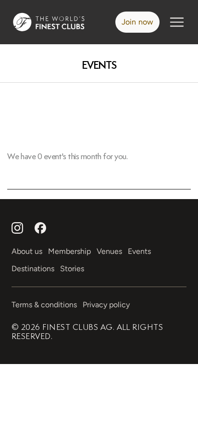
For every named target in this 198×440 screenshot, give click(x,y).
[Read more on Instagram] (17, 228)
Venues (109, 251)
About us (27, 251)
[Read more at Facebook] (40, 228)
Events (99, 65)
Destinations (33, 268)
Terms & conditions (44, 304)
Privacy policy (106, 304)
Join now (137, 21)
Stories (72, 268)
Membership (69, 251)
